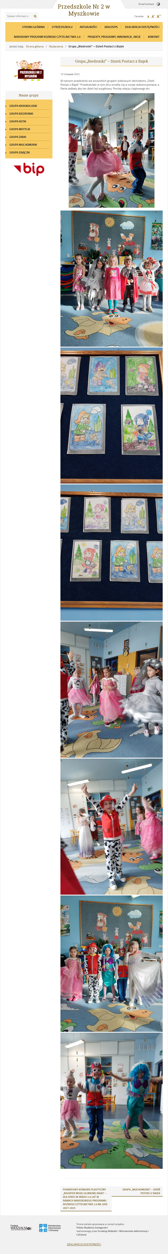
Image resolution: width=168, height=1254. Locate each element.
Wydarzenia (56, 46)
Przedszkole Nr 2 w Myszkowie (84, 10)
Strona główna (35, 46)
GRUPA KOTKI (17, 121)
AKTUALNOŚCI (88, 27)
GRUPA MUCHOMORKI (23, 145)
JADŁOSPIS (111, 27)
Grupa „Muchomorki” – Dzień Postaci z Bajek (141, 1191)
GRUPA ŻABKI (17, 137)
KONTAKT (153, 37)
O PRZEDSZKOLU (62, 27)
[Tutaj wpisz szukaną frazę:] (18, 16)
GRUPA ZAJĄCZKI (19, 152)
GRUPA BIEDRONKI (21, 113)
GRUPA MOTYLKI (19, 129)
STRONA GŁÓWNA (33, 27)
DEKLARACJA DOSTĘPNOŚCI (142, 27)
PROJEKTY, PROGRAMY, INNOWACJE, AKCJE (114, 37)
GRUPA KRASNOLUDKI (23, 106)
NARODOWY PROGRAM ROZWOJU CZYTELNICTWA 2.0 (47, 37)
